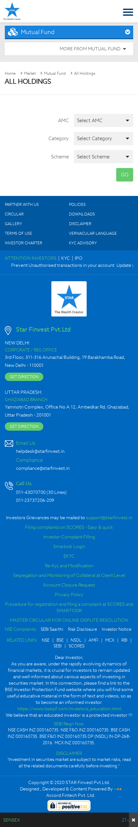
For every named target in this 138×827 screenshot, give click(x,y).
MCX (109, 640)
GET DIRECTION (24, 376)
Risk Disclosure (82, 629)
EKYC (69, 556)
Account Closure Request (69, 585)
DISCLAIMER (80, 223)
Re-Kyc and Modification (69, 566)
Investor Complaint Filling (69, 537)
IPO (78, 258)
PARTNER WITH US (22, 204)
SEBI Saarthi (52, 629)
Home (10, 73)
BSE (60, 640)
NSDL (76, 640)
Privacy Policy (69, 594)
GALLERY (13, 223)
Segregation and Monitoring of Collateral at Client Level (69, 575)
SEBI (58, 646)
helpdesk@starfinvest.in (40, 451)
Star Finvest (12, 11)
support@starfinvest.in (109, 517)
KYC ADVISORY (83, 243)
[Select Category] (103, 138)
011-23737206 (30, 500)
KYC (65, 258)
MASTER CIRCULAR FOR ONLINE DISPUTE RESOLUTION (69, 620)
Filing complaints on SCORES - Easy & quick (69, 527)
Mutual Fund (55, 73)
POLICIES (77, 204)
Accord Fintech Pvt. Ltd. (70, 795)
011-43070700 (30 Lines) (41, 492)
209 (50, 500)
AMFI (93, 640)
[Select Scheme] (103, 156)
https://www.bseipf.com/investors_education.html (69, 709)
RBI (124, 640)
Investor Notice (116, 629)
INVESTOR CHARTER (23, 243)
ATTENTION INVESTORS (30, 258)
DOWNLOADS (82, 214)
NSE (45, 640)
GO (124, 175)
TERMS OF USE (18, 233)
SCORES (76, 646)
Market (30, 73)
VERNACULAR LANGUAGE (93, 233)
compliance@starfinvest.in (43, 468)
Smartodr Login (69, 546)
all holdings (84, 73)
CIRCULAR (14, 214)
